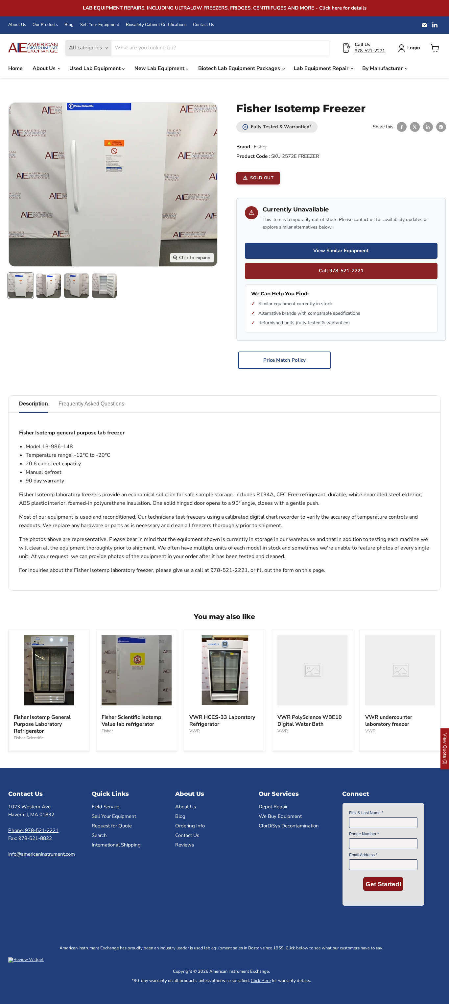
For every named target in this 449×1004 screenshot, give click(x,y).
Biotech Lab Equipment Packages (239, 68)
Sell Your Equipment (99, 24)
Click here (330, 8)
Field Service (105, 806)
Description (33, 403)
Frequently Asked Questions (91, 403)
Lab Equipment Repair (322, 68)
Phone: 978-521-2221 (33, 830)
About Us (17, 24)
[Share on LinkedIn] (428, 127)
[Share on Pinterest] (441, 127)
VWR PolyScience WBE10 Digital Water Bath (309, 721)
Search (99, 835)
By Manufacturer (383, 68)
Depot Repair (273, 806)
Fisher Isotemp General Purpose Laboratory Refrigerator (42, 724)
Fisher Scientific (28, 738)
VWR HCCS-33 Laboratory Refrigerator (222, 721)
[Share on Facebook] (402, 127)
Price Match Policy (284, 360)
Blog (69, 24)
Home (15, 68)
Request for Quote (112, 825)
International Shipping (116, 845)
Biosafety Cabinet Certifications (156, 24)
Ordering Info (190, 825)
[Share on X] (415, 127)
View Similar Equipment (341, 250)
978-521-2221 (370, 51)
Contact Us (203, 24)
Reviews (184, 845)
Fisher (260, 146)
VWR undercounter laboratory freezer (388, 721)
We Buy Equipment (280, 816)
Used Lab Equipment (95, 68)
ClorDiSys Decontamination (289, 825)
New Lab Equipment (160, 68)
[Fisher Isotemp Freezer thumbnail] (21, 286)
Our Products (45, 24)
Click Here (261, 981)
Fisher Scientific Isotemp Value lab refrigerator (131, 721)
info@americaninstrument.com (41, 854)
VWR (194, 731)
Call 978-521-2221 (341, 270)
